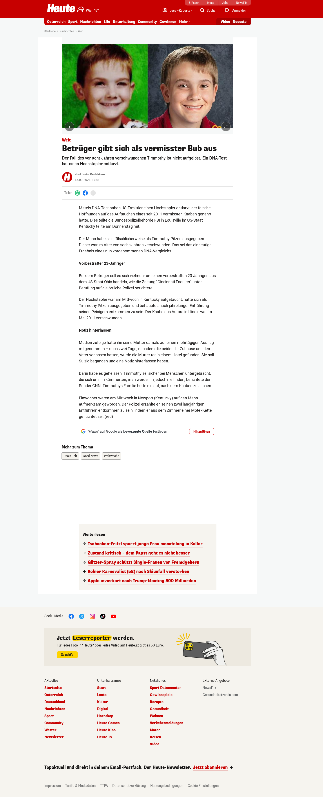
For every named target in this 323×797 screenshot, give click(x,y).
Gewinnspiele (161, 695)
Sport (73, 21)
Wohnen (156, 716)
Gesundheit (159, 709)
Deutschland (54, 702)
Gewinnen (168, 21)
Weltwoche (111, 456)
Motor (155, 730)
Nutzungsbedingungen (166, 785)
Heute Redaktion (92, 174)
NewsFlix (209, 688)
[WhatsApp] (77, 193)
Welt (80, 31)
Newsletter (54, 737)
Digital (102, 709)
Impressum (52, 785)
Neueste (240, 21)
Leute (102, 695)
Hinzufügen (201, 432)
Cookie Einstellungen (203, 785)
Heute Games (108, 723)
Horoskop (105, 716)
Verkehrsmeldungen (166, 723)
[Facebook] (85, 193)
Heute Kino (106, 730)
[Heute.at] (61, 8)
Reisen (155, 737)
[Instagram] (92, 616)
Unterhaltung (124, 21)
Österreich (56, 21)
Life (107, 21)
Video (225, 21)
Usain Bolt (70, 456)
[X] (81, 616)
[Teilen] (93, 193)
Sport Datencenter (165, 688)
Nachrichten (67, 31)
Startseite (50, 31)
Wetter (50, 730)
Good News (90, 456)
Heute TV (105, 737)
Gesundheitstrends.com (220, 695)
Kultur (102, 702)
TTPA (104, 785)
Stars (101, 688)
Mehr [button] (183, 21)
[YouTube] (113, 616)
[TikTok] (102, 616)
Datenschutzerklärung (129, 785)
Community (147, 21)
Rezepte (156, 702)
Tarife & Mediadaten (80, 785)
